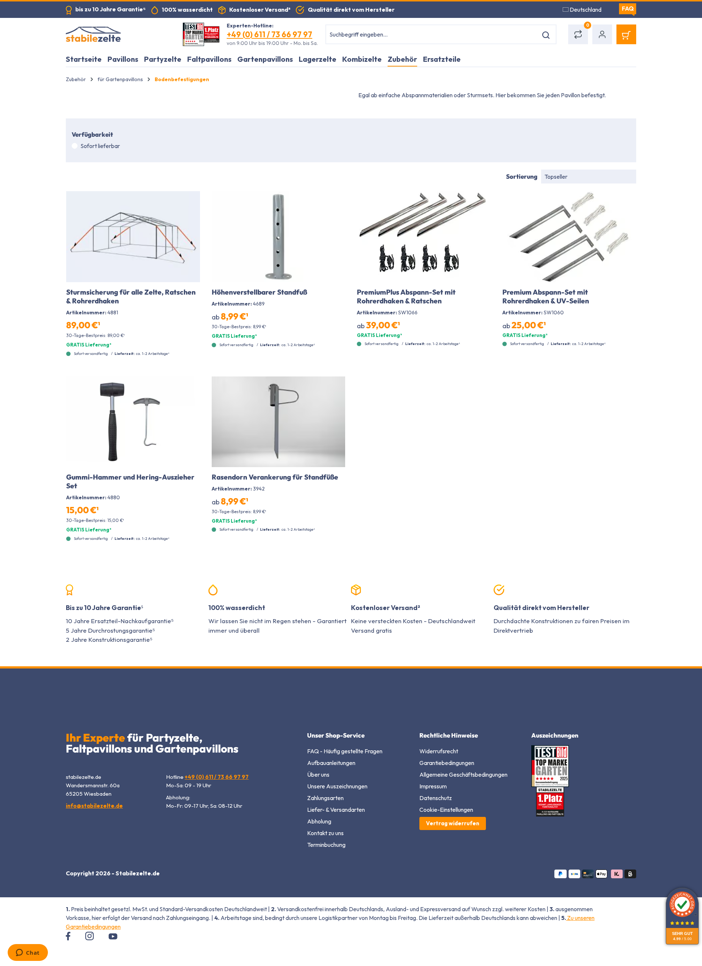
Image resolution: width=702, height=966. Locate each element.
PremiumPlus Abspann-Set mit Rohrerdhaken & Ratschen (406, 296)
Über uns (318, 774)
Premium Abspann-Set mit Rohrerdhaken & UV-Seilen (545, 296)
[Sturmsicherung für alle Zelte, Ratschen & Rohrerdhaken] (133, 236)
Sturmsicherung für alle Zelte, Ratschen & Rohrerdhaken (131, 296)
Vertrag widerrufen (452, 823)
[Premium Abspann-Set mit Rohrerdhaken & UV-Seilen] (569, 236)
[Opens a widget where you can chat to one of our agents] (27, 953)
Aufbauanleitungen (331, 762)
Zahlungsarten (325, 798)
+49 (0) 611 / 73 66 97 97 (269, 34)
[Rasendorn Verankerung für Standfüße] (279, 421)
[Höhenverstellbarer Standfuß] (279, 236)
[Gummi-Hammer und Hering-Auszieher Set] (133, 421)
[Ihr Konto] (602, 34)
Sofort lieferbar (100, 145)
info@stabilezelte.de (94, 805)
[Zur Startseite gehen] (117, 34)
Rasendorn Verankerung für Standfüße (275, 477)
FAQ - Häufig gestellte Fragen (344, 751)
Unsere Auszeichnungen (337, 786)
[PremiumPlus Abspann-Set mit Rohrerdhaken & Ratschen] (424, 236)
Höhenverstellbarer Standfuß (259, 292)
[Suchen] (547, 34)
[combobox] (431, 34)
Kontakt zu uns (325, 833)
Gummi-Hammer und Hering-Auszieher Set (130, 481)
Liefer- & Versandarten (336, 809)
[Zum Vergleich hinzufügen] (190, 202)
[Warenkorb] (626, 34)
